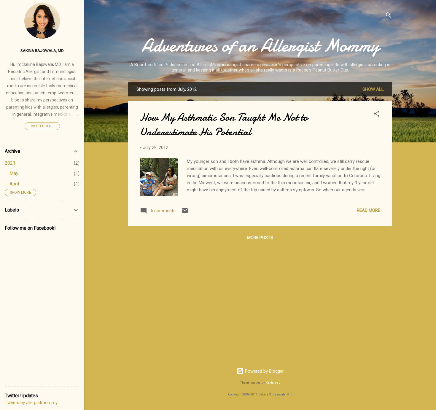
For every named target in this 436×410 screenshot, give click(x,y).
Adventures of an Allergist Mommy (260, 45)
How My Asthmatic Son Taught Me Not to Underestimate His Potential (224, 124)
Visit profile (42, 126)
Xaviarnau (273, 382)
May (13, 173)
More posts (260, 237)
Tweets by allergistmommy (31, 402)
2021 (10, 163)
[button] (376, 114)
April (14, 184)
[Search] (388, 16)
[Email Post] (184, 212)
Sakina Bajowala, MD (42, 50)
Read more (368, 210)
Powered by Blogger (264, 371)
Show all (373, 89)
